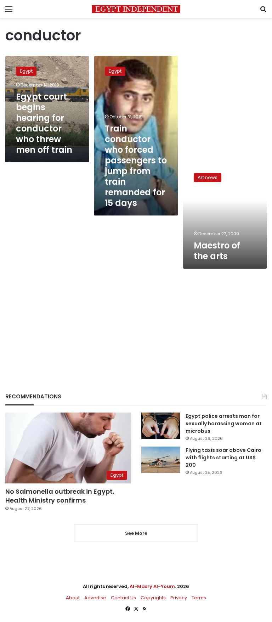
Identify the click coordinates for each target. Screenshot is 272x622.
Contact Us (123, 597)
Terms (199, 597)
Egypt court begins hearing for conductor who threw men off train (44, 123)
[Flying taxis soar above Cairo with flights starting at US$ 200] (160, 460)
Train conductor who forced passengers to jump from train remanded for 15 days (136, 166)
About (73, 597)
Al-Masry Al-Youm (152, 586)
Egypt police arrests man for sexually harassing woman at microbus (224, 424)
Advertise (95, 597)
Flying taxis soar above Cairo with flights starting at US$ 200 (223, 458)
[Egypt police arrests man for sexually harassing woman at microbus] (160, 426)
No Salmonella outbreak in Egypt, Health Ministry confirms (59, 496)
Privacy (178, 597)
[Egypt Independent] (136, 9)
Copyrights (153, 597)
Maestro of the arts (217, 251)
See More (136, 533)
